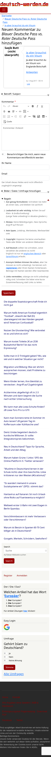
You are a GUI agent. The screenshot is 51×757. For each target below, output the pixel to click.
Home (5, 697)
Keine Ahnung (15, 660)
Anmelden (22, 575)
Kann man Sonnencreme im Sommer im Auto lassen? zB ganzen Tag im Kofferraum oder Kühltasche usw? (24, 421)
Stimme (9, 667)
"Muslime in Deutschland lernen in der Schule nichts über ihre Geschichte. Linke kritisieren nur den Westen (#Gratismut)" (25, 472)
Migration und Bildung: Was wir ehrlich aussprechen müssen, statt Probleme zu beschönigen (24, 370)
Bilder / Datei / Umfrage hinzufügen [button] (22, 190)
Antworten (32, 72)
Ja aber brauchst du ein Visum (20, 25)
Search (7, 546)
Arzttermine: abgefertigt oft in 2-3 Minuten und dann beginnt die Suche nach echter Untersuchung (23, 395)
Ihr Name (6, 163)
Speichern (8, 293)
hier (25, 610)
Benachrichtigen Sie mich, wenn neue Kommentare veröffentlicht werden (26, 156)
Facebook (7, 720)
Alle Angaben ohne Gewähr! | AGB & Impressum (20, 704)
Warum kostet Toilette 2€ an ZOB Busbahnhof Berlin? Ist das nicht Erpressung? (21, 345)
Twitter (19, 720)
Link (28, 84)
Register (8, 575)
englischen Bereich (32, 253)
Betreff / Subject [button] (12, 93)
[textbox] (25, 137)
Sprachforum (12, 256)
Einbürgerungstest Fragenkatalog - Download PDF (24, 713)
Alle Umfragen (14, 674)
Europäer (11, 596)
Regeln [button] (7, 198)
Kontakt (16, 697)
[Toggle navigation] (4, 10)
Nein (11, 656)
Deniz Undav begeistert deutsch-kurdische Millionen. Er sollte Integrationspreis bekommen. (21, 435)
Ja (9, 653)
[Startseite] (24, 4)
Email (4, 173)
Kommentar (8, 101)
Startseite (7, 15)
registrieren (12, 268)
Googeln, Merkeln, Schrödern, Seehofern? (25, 538)
